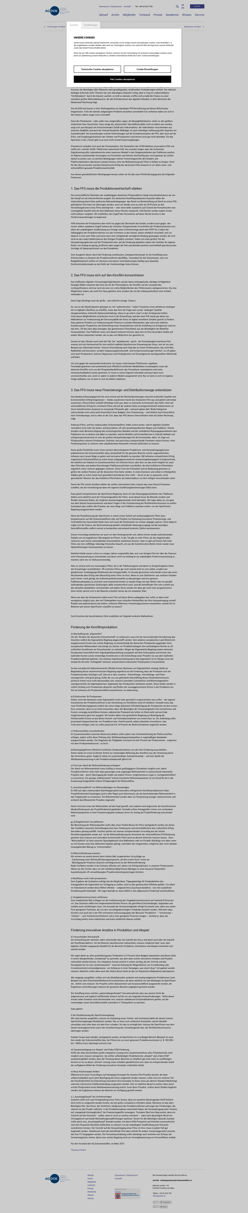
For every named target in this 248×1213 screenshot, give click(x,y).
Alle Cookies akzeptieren (122, 79)
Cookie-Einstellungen (147, 69)
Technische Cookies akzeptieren (97, 69)
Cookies (73, 25)
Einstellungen (90, 25)
